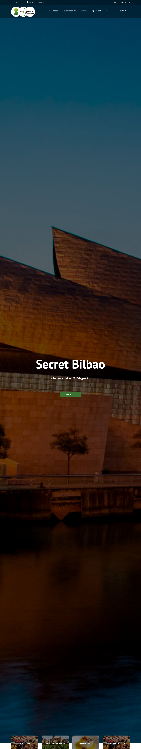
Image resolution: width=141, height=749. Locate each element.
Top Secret (96, 11)
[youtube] (125, 2)
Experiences (67, 11)
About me (53, 11)
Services (83, 11)
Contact (122, 11)
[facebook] (118, 2)
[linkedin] (122, 2)
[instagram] (129, 2)
